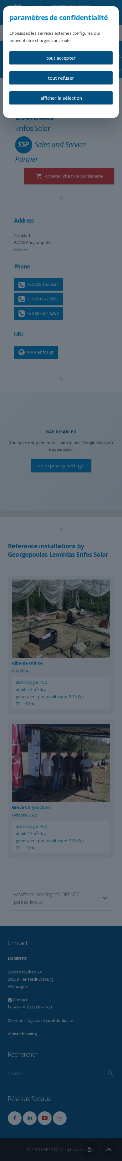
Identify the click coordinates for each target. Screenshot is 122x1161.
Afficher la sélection (61, 98)
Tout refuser (61, 78)
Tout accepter (61, 58)
